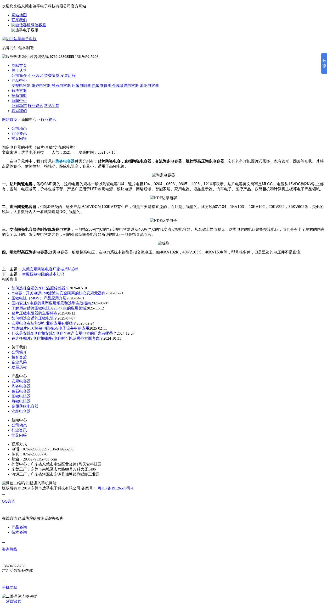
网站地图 (19, 15)
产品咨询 (19, 527)
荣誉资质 (51, 75)
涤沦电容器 (149, 86)
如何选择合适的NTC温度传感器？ (40, 288)
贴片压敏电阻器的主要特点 (34, 313)
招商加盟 (19, 96)
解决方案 (19, 91)
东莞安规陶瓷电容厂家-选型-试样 (50, 269)
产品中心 (19, 81)
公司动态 (19, 106)
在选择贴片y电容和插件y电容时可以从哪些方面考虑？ (57, 338)
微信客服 (38, 25)
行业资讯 (35, 106)
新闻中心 (19, 101)
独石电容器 (61, 86)
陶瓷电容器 (41, 86)
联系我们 (19, 20)
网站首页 (19, 65)
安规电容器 (21, 86)
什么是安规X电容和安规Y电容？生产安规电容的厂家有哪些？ (64, 333)
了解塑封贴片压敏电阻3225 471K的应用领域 (48, 308)
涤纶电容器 (21, 411)
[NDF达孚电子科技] (19, 39)
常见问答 (51, 106)
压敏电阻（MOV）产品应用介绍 (39, 298)
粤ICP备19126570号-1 (116, 488)
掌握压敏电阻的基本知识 (43, 274)
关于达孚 (19, 70)
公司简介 (19, 75)
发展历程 (68, 75)
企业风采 (35, 75)
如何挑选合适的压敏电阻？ (34, 318)
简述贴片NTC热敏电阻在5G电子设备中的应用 (50, 328)
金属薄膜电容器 (125, 86)
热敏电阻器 (101, 86)
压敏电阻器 (81, 86)
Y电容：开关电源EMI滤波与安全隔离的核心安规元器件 (58, 293)
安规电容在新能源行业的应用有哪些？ (44, 323)
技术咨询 (19, 532)
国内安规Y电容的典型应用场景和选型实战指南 (51, 303)
